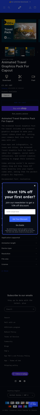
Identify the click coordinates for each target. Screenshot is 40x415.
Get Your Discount (20, 219)
